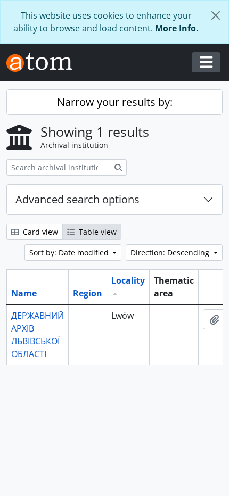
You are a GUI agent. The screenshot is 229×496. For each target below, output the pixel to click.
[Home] (43, 62)
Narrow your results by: (115, 102)
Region (87, 293)
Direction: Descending (170, 252)
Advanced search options (77, 199)
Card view (39, 232)
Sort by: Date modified (70, 252)
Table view (97, 232)
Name (24, 293)
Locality (128, 280)
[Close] (215, 15)
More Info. (177, 28)
